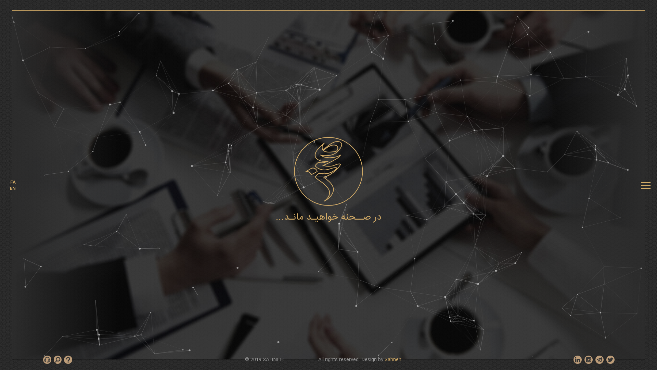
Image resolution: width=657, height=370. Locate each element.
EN (13, 188)
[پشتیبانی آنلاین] (68, 360)
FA (13, 182)
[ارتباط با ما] (47, 360)
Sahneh (393, 360)
